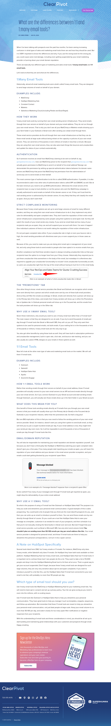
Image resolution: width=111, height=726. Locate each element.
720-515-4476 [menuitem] (7, 698)
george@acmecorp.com (26, 162)
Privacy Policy (17, 720)
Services (22, 10)
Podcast (60, 10)
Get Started (87, 10)
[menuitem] (20, 697)
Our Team (34, 10)
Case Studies (47, 10)
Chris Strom (24, 35)
